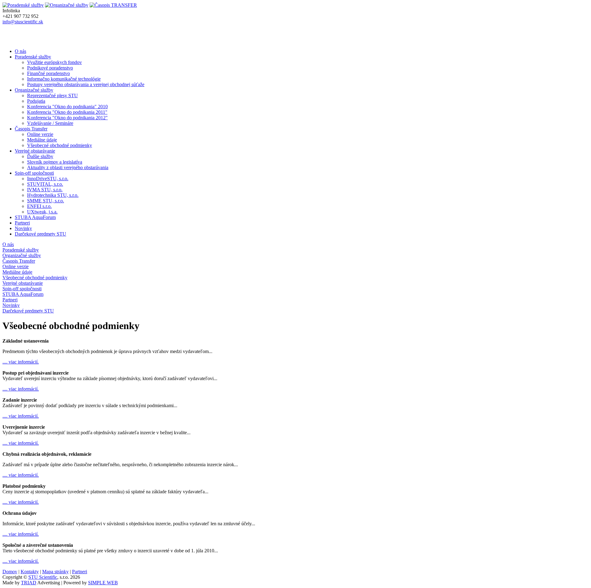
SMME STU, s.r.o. (45, 200)
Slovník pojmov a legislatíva (54, 162)
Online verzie (40, 134)
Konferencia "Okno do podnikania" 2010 (67, 106)
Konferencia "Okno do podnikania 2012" (67, 117)
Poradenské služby (33, 56)
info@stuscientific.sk (22, 21)
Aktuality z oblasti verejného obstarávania (67, 167)
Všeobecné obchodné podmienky (59, 145)
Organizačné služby (34, 90)
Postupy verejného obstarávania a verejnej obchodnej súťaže (85, 84)
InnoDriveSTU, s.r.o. (47, 178)
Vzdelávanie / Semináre (50, 123)
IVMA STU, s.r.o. (44, 189)
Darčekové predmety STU (40, 233)
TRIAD (28, 582)
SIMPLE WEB (103, 582)
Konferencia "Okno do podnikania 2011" (67, 112)
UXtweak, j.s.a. (42, 211)
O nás (20, 51)
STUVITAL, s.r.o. (45, 184)
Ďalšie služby (40, 156)
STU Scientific (42, 577)
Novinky (23, 228)
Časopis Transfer (31, 128)
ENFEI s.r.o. (39, 206)
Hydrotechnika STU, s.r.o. (52, 195)
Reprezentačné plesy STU (52, 95)
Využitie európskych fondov (54, 62)
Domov (9, 571)
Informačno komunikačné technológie (64, 78)
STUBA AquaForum (35, 217)
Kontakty (30, 571)
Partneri (22, 222)
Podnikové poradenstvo (50, 67)
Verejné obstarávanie (35, 150)
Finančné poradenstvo (48, 73)
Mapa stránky (55, 571)
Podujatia (36, 101)
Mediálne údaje (42, 139)
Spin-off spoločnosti (34, 173)
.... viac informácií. (20, 361)
